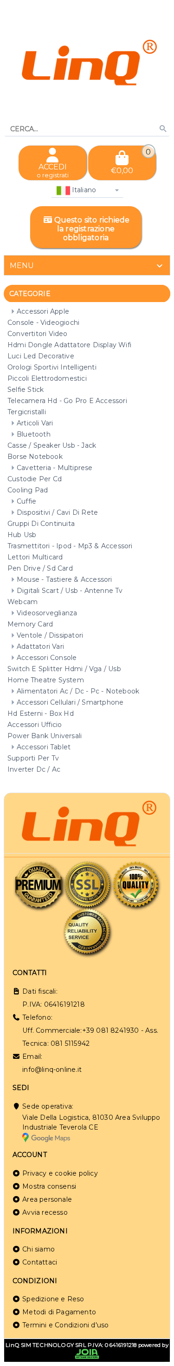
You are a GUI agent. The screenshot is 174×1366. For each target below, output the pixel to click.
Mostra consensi (49, 1186)
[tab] (87, 265)
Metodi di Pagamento (59, 1312)
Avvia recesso (45, 1212)
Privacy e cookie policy (60, 1173)
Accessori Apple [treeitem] (43, 311)
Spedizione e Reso (53, 1299)
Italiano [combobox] (83, 190)
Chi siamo (38, 1249)
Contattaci (39, 1262)
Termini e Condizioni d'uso (65, 1325)
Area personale (47, 1199)
